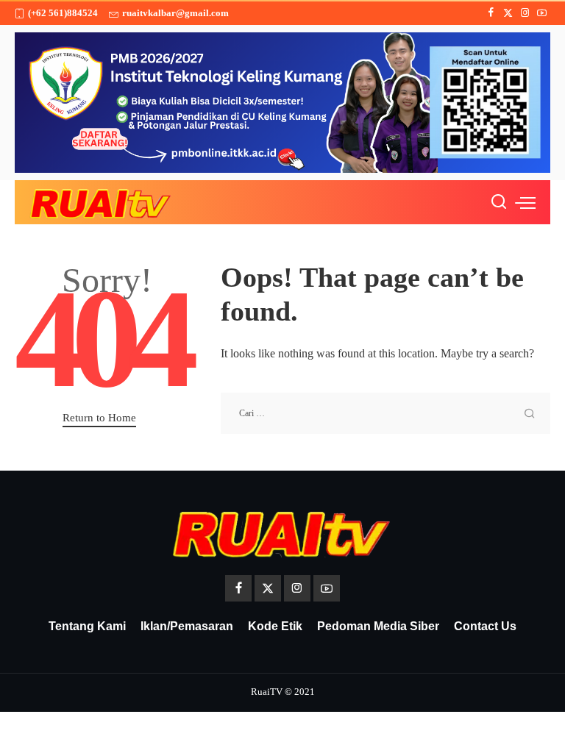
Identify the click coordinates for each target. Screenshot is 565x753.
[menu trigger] (525, 202)
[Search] (499, 202)
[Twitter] (508, 13)
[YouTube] (541, 13)
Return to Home (99, 418)
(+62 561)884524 (63, 12)
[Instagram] (524, 13)
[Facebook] (491, 13)
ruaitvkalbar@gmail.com (175, 12)
